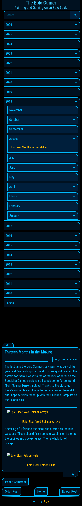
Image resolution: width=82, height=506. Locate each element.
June (12, 167)
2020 (9, 82)
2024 (9, 44)
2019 (9, 92)
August (13, 139)
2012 (9, 274)
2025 (9, 34)
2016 (9, 236)
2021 (9, 73)
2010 (9, 293)
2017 (9, 226)
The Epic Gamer (41, 3)
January (14, 215)
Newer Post (69, 491)
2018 (9, 101)
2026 (9, 25)
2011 (9, 284)
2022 (9, 63)
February (14, 206)
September (16, 129)
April (12, 187)
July (11, 158)
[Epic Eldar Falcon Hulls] (41, 455)
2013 (9, 264)
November (15, 110)
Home (41, 491)
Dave (55, 359)
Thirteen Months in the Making (29, 147)
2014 (9, 255)
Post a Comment (15, 482)
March (13, 196)
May (11, 177)
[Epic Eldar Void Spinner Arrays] (41, 412)
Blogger (47, 501)
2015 (9, 245)
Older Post (11, 491)
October (14, 120)
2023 (9, 53)
